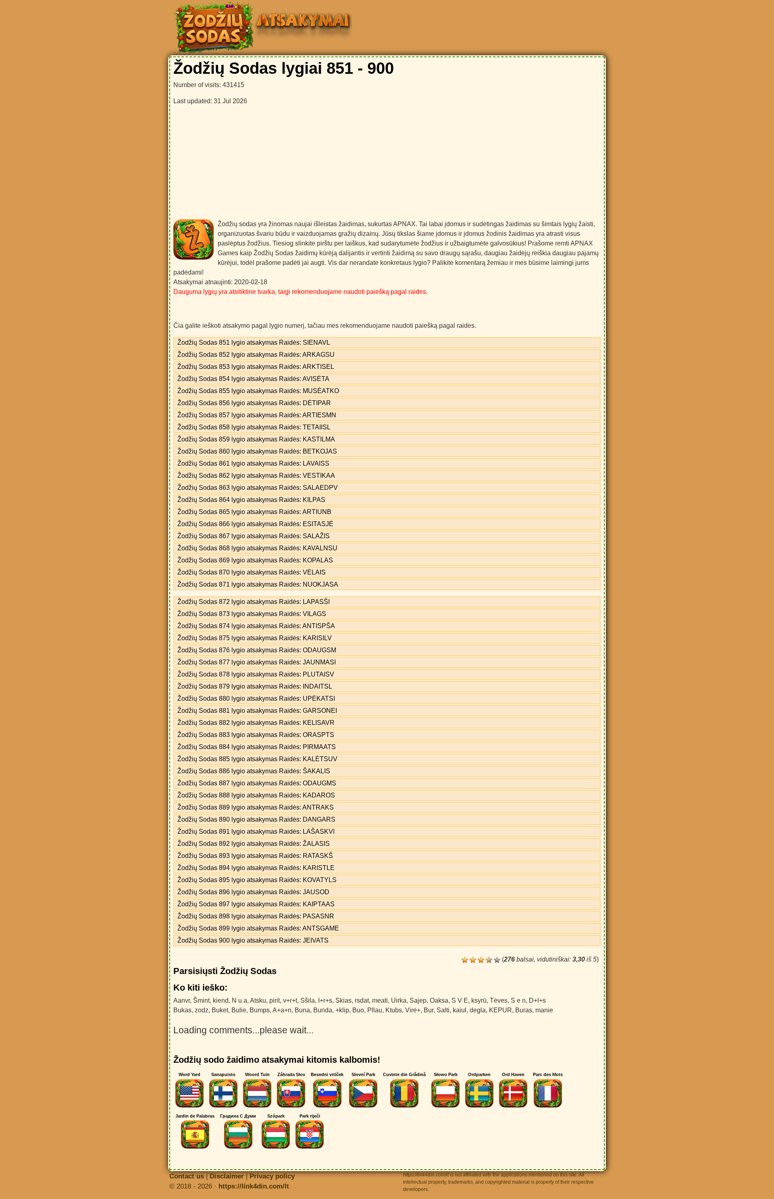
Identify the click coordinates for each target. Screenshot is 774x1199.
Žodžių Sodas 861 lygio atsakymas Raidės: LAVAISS (253, 463)
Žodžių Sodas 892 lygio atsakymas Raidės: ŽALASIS (253, 843)
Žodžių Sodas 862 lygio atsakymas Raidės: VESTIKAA (256, 475)
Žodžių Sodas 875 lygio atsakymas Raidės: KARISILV (254, 638)
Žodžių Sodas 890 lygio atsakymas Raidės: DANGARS (256, 819)
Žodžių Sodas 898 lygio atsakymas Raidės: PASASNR (255, 916)
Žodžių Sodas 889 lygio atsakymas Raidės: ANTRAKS (255, 807)
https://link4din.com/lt (253, 1186)
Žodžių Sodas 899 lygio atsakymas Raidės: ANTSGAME (258, 928)
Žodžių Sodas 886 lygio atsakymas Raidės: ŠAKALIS (253, 771)
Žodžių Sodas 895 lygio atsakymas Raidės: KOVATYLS (257, 879)
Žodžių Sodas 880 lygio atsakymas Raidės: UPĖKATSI (256, 698)
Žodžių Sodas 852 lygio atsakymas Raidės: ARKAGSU (256, 354)
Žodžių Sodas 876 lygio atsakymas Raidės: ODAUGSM (256, 650)
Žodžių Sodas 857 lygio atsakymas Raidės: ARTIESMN (256, 415)
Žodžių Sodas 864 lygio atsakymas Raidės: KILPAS (251, 499)
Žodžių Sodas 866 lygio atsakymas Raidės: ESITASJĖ (255, 523)
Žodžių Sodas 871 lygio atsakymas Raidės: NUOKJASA (257, 584)
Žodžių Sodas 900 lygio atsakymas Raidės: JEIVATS (253, 940)
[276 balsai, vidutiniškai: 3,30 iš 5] (465, 960)
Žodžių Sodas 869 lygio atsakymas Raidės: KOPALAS (255, 560)
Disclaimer (227, 1176)
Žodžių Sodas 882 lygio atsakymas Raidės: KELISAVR (256, 722)
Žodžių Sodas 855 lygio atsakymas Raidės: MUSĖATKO (258, 390)
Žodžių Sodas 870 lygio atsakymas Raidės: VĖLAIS (251, 572)
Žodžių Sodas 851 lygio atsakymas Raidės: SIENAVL (253, 342)
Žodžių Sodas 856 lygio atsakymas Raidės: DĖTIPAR (254, 403)
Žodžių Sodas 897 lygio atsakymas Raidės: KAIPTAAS (256, 904)
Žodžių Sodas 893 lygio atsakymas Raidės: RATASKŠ (255, 855)
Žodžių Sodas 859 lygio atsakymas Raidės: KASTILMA (256, 439)
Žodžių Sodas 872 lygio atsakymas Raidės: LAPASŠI (253, 601)
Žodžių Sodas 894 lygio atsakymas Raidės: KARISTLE (256, 867)
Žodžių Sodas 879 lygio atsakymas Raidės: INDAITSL (254, 686)
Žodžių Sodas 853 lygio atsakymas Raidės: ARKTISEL (255, 366)
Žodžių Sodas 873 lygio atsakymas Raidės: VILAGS (251, 613)
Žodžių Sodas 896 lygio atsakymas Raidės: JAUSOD (253, 892)
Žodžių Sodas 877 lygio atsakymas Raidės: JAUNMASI (256, 662)
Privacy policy (272, 1176)
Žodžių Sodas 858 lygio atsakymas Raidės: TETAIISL (254, 427)
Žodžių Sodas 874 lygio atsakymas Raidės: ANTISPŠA (256, 625)
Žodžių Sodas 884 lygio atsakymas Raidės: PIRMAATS (256, 746)
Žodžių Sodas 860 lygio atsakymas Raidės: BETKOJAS (257, 451)
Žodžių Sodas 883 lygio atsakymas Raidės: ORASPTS (255, 734)
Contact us (186, 1176)
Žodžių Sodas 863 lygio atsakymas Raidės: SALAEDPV (257, 487)
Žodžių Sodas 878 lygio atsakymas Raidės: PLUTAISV (255, 674)
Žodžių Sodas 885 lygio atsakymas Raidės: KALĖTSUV (257, 759)
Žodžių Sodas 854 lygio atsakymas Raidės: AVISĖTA (253, 378)
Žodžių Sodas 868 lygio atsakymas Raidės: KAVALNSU (257, 548)
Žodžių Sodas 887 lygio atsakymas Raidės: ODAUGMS (256, 783)
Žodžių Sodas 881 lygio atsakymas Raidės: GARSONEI (257, 710)
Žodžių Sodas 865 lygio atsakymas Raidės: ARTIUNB (254, 511)
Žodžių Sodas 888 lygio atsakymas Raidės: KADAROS (256, 795)
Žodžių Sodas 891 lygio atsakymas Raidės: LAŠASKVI (256, 831)
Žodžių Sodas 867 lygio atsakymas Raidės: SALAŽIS (253, 536)
